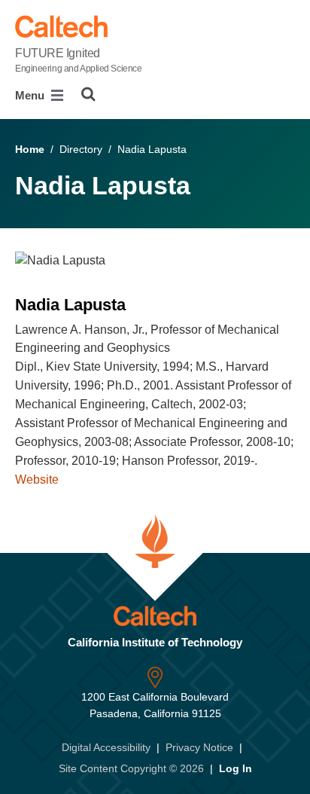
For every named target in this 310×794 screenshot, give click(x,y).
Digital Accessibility (106, 747)
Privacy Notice (199, 747)
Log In (235, 768)
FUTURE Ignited (78, 60)
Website (37, 479)
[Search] (88, 94)
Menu (31, 95)
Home (29, 149)
